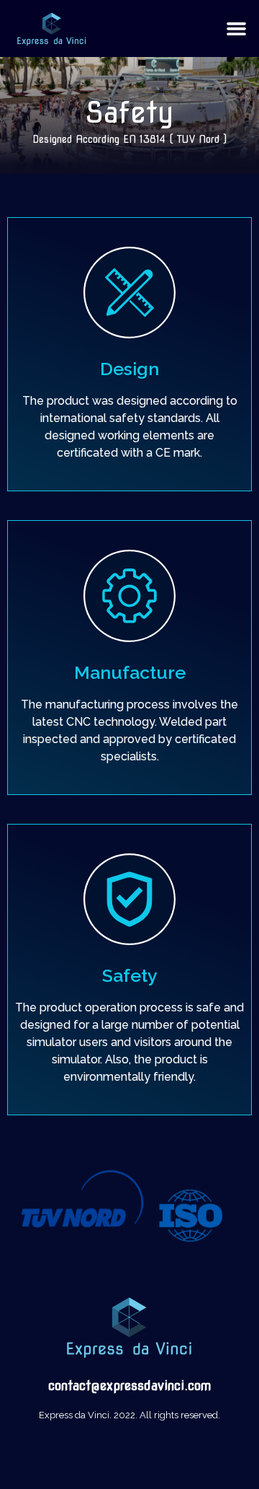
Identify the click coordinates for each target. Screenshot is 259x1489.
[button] (237, 29)
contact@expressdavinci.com (130, 1385)
